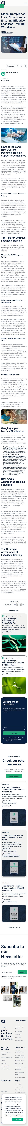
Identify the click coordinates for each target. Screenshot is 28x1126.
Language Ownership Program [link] (19, 1073)
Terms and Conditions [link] (19, 1089)
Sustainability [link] (18, 1034)
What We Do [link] (20, 1047)
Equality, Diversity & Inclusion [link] (19, 1027)
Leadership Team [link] (19, 1040)
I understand (18, 1119)
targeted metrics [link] (5, 439)
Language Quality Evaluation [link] (19, 1064)
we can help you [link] (8, 592)
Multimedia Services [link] (19, 1060)
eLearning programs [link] (6, 515)
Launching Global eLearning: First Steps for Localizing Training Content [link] (13, 328)
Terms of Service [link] (18, 1087)
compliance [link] (17, 107)
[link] (2, 6)
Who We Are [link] (20, 1020)
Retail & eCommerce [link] (5, 1068)
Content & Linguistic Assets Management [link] (21, 1068)
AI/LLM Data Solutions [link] (20, 1077)
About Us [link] (17, 1024)
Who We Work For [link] (5, 1048)
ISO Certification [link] (18, 1031)
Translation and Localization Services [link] (19, 1051)
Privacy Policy (19, 1115)
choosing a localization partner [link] (13, 261)
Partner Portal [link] (4, 1091)
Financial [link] (3, 1060)
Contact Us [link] (6, 1080)
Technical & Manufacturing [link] (6, 1057)
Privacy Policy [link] (18, 1084)
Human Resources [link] (5, 1066)
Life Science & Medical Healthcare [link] (6, 1053)
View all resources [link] (14, 776)
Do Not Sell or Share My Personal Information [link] (20, 1093)
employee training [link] (15, 94)
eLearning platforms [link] (6, 306)
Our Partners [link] (18, 1037)
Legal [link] (17, 1080)
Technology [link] (3, 1063)
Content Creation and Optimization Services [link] (20, 1056)
